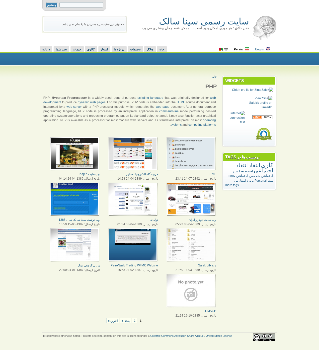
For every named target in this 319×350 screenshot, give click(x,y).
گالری (91, 49)
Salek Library (207, 265)
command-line (169, 111)
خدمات (77, 49)
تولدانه (154, 220)
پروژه (250, 180)
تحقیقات (135, 49)
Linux (231, 176)
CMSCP (210, 311)
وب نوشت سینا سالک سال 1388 (79, 220)
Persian (239, 49)
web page (163, 107)
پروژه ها (119, 49)
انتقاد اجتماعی (254, 168)
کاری (267, 165)
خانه (161, 49)
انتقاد (254, 165)
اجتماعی (242, 176)
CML (213, 174)
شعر (270, 180)
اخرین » (113, 320)
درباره (46, 49)
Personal (246, 171)
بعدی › (126, 320)
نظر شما (61, 49)
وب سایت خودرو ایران (202, 220)
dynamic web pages (91, 102)
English (260, 49)
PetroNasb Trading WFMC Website (134, 265)
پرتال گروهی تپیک (89, 265)
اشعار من (240, 180)
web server (74, 107)
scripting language (150, 98)
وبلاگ (150, 49)
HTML (181, 102)
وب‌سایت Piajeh (89, 174)
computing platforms (202, 124)
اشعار (104, 49)
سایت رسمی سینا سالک (204, 21)
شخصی (254, 176)
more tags (232, 185)
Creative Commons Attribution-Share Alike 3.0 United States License (191, 335)
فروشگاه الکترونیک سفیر (142, 174)
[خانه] (265, 38)
